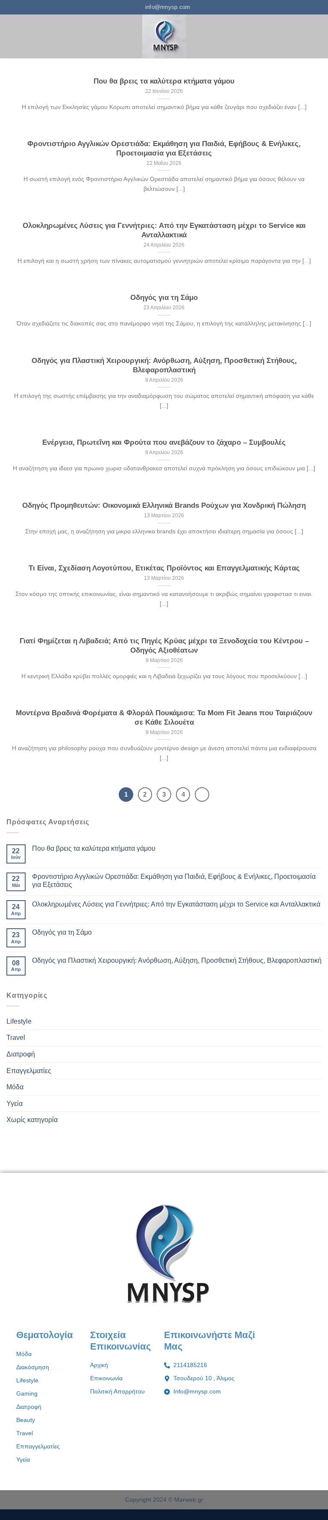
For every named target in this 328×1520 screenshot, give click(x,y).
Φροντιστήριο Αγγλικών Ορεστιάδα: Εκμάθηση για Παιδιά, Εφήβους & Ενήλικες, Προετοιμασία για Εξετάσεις (164, 148)
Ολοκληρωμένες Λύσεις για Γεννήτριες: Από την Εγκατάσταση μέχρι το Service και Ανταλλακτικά (164, 230)
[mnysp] (164, 36)
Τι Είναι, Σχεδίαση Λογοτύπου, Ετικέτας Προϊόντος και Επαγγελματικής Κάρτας (164, 568)
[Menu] (11, 36)
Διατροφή (20, 1054)
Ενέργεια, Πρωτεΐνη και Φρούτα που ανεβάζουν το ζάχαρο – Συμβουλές (164, 442)
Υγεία (14, 1103)
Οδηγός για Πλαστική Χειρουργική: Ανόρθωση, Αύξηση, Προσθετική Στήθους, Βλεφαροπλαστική (164, 365)
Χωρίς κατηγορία (32, 1119)
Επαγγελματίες (28, 1070)
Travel (15, 1037)
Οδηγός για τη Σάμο (164, 298)
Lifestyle (19, 1021)
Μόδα (14, 1087)
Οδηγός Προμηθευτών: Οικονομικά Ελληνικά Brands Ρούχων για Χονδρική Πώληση (164, 505)
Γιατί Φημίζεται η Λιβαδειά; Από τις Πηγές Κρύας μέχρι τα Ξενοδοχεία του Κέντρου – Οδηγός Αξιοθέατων (164, 645)
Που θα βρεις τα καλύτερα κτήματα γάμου (164, 81)
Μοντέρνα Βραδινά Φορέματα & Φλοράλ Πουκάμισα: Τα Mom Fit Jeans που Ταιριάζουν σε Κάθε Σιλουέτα (164, 717)
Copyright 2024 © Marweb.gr (164, 1499)
